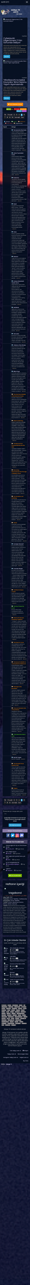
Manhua (17, 1011)
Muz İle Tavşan (17, 757)
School (3, 1018)
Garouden (16, 334)
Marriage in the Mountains (17, 687)
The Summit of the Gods (20, 130)
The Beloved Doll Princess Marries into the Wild (18, 445)
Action (10, 902)
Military (13, 1013)
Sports (16, 1021)
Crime (3, 1008)
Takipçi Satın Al (11, 1054)
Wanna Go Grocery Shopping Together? (18, 618)
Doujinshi (14, 1008)
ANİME (24, 111)
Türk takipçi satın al (15, 1050)
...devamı (23, 150)
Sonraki (17, 117)
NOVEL (9, 109)
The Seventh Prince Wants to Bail (18, 764)
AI (13, 109)
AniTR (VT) (5, 2)
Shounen (12, 977)
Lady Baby (13, 956)
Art (24, 1005)
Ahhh (8, 860)
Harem (13, 1010)
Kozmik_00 (10, 849)
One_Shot (4, 1016)
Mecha (8, 1013)
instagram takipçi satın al (10, 1057)
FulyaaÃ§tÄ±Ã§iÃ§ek (13, 864)
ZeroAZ (9, 853)
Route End (16, 178)
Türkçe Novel (11, 1023)
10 (12, 117)
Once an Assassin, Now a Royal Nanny (19, 709)
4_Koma (4, 1005)
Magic (14, 952)
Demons (8, 1008)
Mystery (21, 959)
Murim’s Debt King (18, 420)
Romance (23, 952)
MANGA (20, 111)
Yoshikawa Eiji (23, 899)
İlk (5, 115)
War (3, 1025)
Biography (4, 1007)
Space (11, 1021)
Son (22, 117)
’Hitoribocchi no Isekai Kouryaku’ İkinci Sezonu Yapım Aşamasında (15, 82)
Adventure (16, 902)
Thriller (21, 1021)
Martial (3, 1013)
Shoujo (11, 954)
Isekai (18, 959)
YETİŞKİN (17, 109)
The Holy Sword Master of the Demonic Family (19, 395)
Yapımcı (8, 868)
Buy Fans (25, 1061)
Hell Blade (16, 307)
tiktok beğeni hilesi (23, 1054)
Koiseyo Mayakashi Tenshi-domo (18, 282)
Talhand (9, 870)
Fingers (15, 788)
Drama (21, 902)
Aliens (20, 1005)
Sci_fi (8, 1018)
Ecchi (24, 1008)
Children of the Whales (20, 345)
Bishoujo (11, 1007)
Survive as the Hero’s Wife (17, 964)
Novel (19, 1015)
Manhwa (18, 952)
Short (12, 1018)
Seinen (10, 904)
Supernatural (13, 961)
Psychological (18, 1016)
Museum (16, 256)
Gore (9, 1010)
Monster (4, 1015)
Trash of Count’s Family (17, 979)
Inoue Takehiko (14, 899)
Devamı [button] (6, 56)
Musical (9, 1015)
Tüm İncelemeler (15, 875)
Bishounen (17, 1007)
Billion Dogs (17, 371)
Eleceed (12, 972)
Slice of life (18, 1020)
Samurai (14, 904)
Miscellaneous (20, 1013)
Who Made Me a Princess (17, 948)
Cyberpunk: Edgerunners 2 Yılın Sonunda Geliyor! (12, 40)
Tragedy (4, 1023)
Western (14, 1025)
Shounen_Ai (11, 1020)
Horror (22, 1010)
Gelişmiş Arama (15, 825)
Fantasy (22, 951)
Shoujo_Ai (23, 1018)
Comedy (14, 951)
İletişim (26, 1050)
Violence (24, 1023)
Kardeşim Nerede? (19, 544)
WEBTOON (23, 109)
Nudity (24, 1015)
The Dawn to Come (19, 642)
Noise (15, 232)
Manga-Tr (9, 1064)
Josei (7, 1011)
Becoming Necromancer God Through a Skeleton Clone (19, 471)
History (5, 904)
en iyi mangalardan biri (12, 862)
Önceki (10, 115)
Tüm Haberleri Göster (15, 104)
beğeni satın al (24, 1057)
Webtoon (15, 954)
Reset (15, 204)
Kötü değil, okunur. (11, 852)
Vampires (18, 1023)
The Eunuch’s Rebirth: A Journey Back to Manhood (19, 663)
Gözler (15, 522)
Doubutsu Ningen (18, 568)
